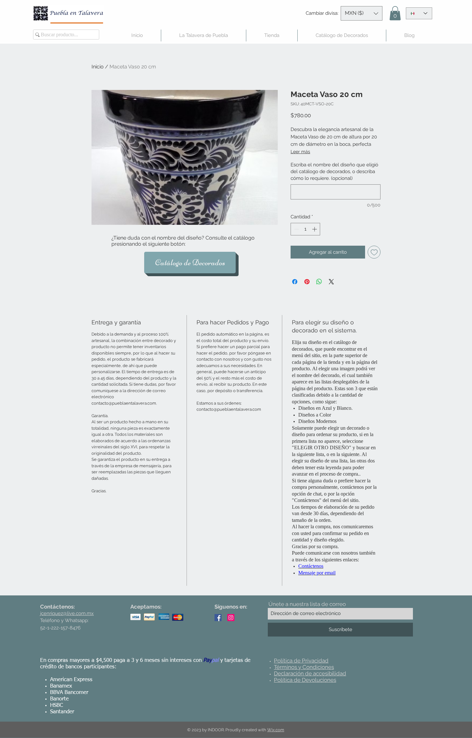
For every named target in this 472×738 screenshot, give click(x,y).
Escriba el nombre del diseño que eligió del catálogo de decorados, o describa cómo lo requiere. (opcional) (334, 171)
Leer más (300, 151)
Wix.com (275, 729)
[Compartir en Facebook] (295, 282)
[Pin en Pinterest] (307, 282)
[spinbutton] (305, 229)
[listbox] (361, 13)
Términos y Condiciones (304, 667)
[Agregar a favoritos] (374, 252)
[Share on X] (331, 282)
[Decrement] (296, 229)
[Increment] (315, 229)
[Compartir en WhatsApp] (319, 282)
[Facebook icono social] (218, 617)
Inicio (98, 67)
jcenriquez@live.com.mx (67, 613)
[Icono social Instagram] (230, 617)
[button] (361, 13)
